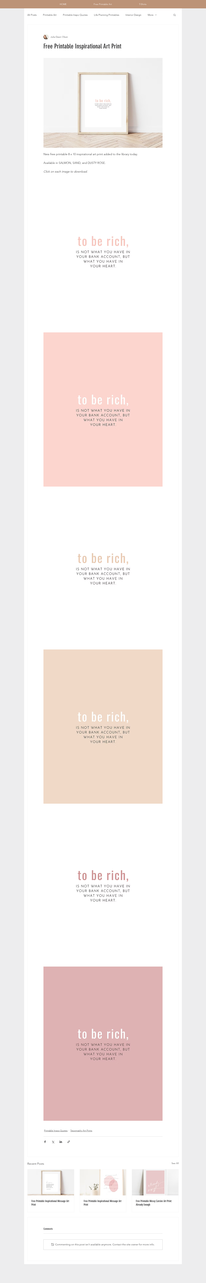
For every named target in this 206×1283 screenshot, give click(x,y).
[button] (174, 15)
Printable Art (49, 14)
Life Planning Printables (106, 14)
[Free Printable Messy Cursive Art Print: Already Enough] (155, 1182)
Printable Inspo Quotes (75, 14)
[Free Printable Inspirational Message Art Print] (51, 1182)
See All (175, 1163)
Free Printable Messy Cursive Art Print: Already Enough (154, 1202)
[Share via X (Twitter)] (52, 1141)
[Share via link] (68, 1141)
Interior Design (133, 14)
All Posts (32, 14)
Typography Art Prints (81, 1130)
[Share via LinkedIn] (60, 1141)
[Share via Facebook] (45, 1141)
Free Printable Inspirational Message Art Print (50, 1202)
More (150, 14)
